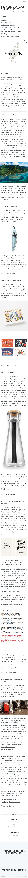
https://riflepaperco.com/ (8, 365)
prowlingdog (14, 819)
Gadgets (3, 13)
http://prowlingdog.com (14, 827)
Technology (18, 11)
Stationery (24, 11)
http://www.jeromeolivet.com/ (10, 273)
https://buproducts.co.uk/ (8, 494)
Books (7, 13)
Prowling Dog (3, 876)
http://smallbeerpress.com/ (9, 672)
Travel (13, 11)
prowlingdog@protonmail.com (11, 99)
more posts (11, 821)
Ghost (25, 876)
